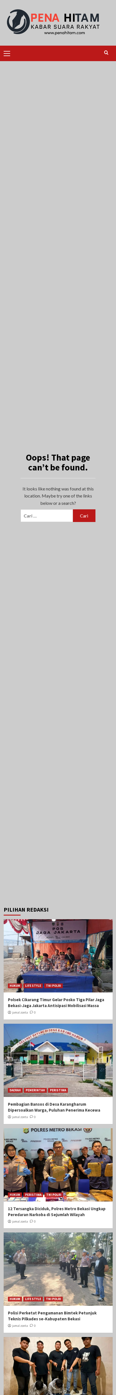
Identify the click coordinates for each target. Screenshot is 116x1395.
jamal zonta (20, 1012)
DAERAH (15, 1090)
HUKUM (15, 986)
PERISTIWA (58, 1090)
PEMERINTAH (35, 1090)
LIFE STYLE (33, 986)
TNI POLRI (53, 986)
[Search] (106, 53)
